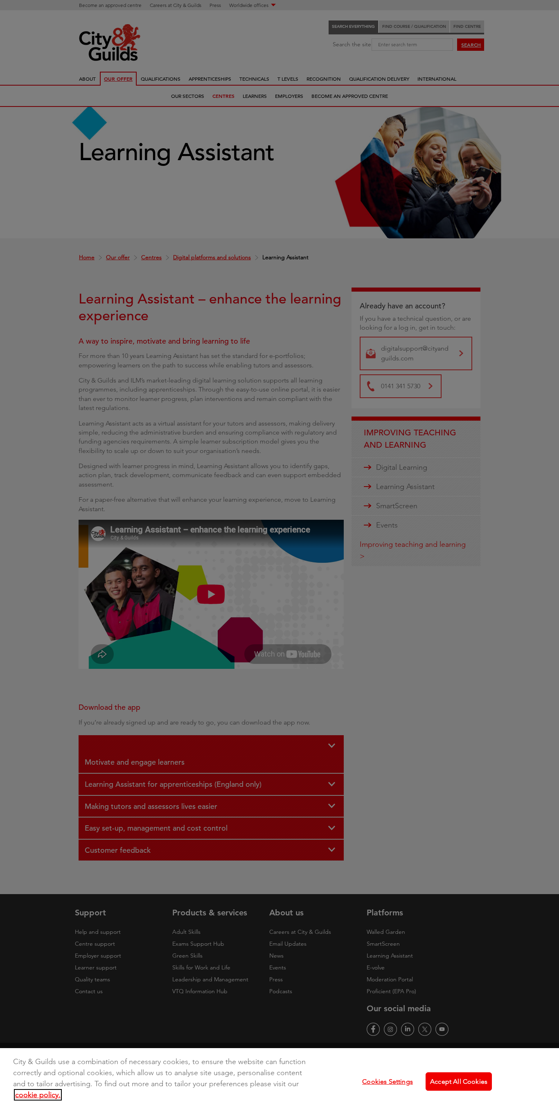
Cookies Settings (387, 1081)
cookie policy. (38, 1094)
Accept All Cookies (458, 1081)
